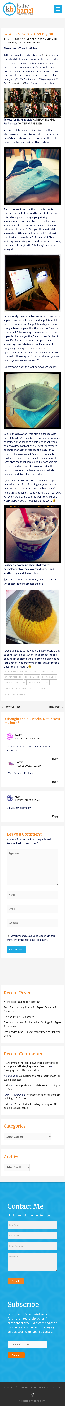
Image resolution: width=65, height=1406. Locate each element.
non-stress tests (39, 683)
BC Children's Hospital (18, 671)
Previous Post (11, 706)
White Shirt (39, 1401)
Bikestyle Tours (43, 671)
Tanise (18, 735)
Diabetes (30, 39)
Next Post (56, 706)
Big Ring (45, 54)
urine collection (15, 694)
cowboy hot (32, 677)
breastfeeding (13, 677)
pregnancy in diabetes (18, 688)
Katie (20, 762)
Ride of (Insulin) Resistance (19, 1016)
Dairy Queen (49, 677)
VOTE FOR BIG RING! (44, 119)
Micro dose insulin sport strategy (22, 1001)
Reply (55, 758)
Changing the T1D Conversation (21, 1070)
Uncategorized (29, 42)
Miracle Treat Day (15, 683)
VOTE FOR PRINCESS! (30, 123)
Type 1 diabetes (43, 688)
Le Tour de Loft (17, 83)
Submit (16, 1281)
